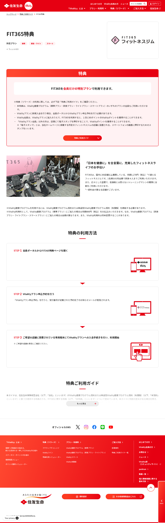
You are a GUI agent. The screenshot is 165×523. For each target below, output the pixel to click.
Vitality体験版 (71, 461)
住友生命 (154, 8)
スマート (50, 43)
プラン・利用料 (96, 8)
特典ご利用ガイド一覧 (120, 452)
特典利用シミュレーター (52, 457)
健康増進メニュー (12, 459)
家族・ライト (36, 43)
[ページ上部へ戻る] (151, 488)
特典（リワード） (118, 8)
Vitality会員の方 (111, 3)
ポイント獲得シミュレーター (16, 464)
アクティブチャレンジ (51, 448)
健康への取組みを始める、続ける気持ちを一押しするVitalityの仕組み (22, 449)
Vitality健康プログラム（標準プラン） (80, 448)
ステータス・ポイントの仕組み (17, 455)
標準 (23, 43)
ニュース (124, 3)
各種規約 (115, 448)
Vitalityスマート (72, 457)
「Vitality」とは (75, 8)
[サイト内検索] (138, 3)
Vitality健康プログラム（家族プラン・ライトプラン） (86, 452)
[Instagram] (86, 427)
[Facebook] (94, 427)
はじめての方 (96, 3)
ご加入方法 (138, 8)
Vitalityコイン (48, 452)
